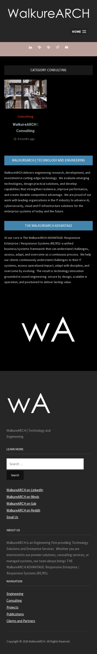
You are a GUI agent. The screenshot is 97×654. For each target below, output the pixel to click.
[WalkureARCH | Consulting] (25, 93)
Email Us (12, 517)
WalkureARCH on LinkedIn (25, 490)
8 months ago (26, 139)
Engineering (15, 594)
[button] (79, 31)
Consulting (25, 116)
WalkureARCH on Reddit (23, 510)
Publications (15, 614)
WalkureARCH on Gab (21, 503)
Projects (12, 607)
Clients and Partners (21, 621)
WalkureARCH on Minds (23, 497)
